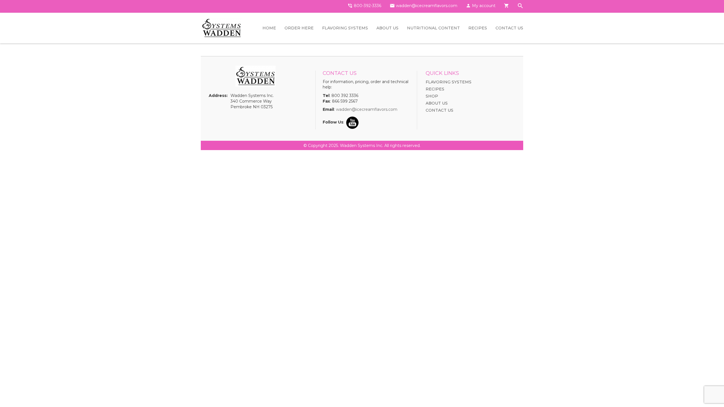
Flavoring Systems (345, 28)
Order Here (299, 28)
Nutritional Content (433, 28)
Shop (432, 96)
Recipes (477, 28)
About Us (387, 28)
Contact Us (509, 28)
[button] (520, 6)
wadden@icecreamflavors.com (366, 109)
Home (269, 28)
